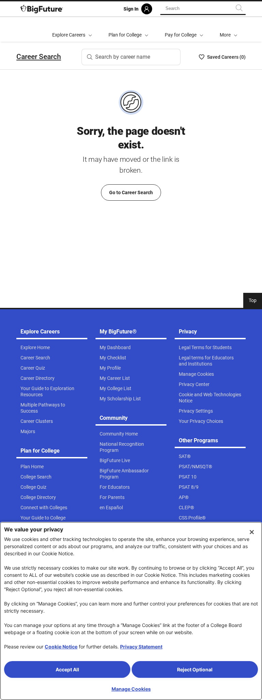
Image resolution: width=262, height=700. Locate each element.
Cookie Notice (61, 646)
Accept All (67, 669)
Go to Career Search (131, 192)
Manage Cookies (131, 689)
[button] (229, 29)
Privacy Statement (141, 646)
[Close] (251, 532)
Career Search (38, 57)
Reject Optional (195, 669)
